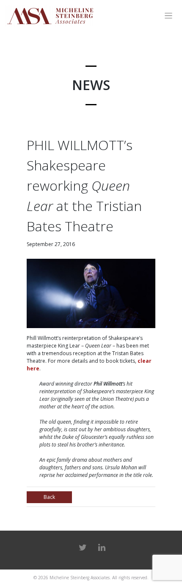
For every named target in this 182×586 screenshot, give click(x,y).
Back (49, 497)
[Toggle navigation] (168, 16)
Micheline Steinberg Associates (80, 578)
